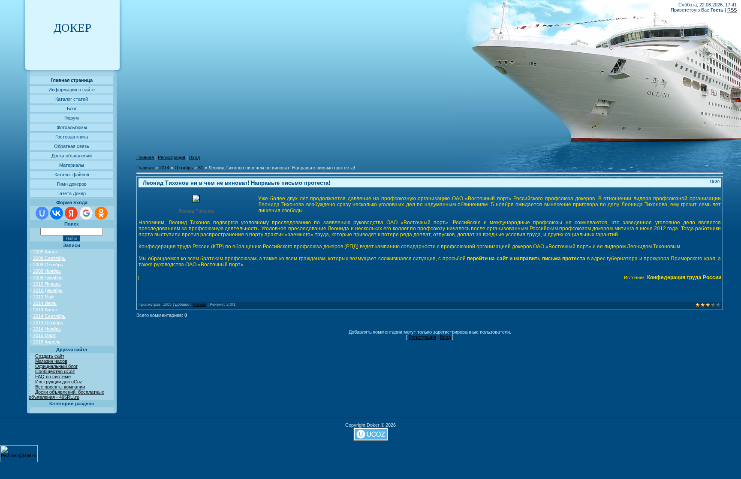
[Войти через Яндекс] (71, 213)
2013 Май (43, 296)
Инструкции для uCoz (58, 381)
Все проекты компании (60, 386)
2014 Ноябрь (47, 328)
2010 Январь (47, 283)
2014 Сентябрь (49, 316)
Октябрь (184, 167)
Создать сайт (49, 355)
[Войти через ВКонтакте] (56, 213)
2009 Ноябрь (47, 271)
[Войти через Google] (86, 213)
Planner (199, 304)
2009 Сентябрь (49, 258)
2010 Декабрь (48, 290)
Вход (194, 157)
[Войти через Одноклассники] (101, 213)
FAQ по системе (53, 376)
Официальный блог (56, 366)
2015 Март (44, 335)
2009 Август (46, 251)
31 (200, 167)
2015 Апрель (46, 341)
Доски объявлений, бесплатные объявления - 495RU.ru (66, 394)
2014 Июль (45, 303)
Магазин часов (51, 361)
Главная (145, 157)
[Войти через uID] (42, 213)
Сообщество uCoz (55, 371)
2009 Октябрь (48, 264)
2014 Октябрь (48, 322)
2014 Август (46, 309)
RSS (732, 9)
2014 (164, 167)
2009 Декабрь (48, 277)
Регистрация (171, 157)
